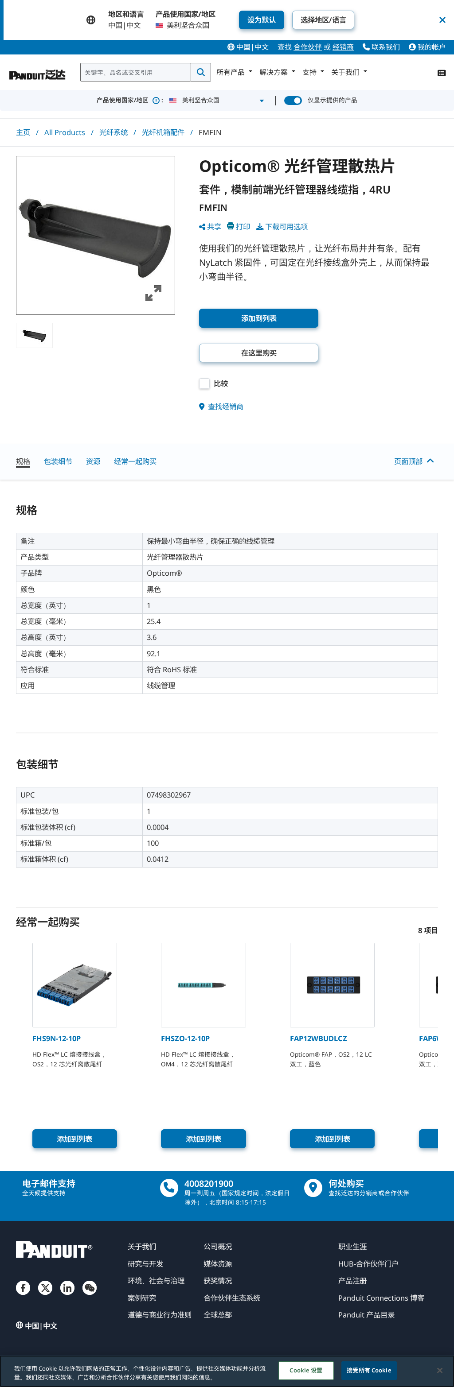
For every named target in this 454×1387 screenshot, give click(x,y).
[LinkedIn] (67, 1296)
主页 (23, 132)
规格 (23, 461)
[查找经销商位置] (313, 1188)
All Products (64, 132)
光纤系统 (113, 132)
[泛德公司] (37, 70)
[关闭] (440, 1370)
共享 (214, 226)
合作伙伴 (308, 47)
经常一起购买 (135, 461)
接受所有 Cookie (369, 1370)
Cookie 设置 (306, 1370)
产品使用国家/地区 (130, 100)
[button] (95, 235)
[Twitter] (45, 1296)
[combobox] (136, 72)
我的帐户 (431, 47)
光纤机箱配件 (163, 132)
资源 (93, 461)
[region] (227, 1371)
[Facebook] (23, 1296)
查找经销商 (224, 406)
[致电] (169, 1188)
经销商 (343, 47)
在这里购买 (259, 353)
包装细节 (58, 461)
